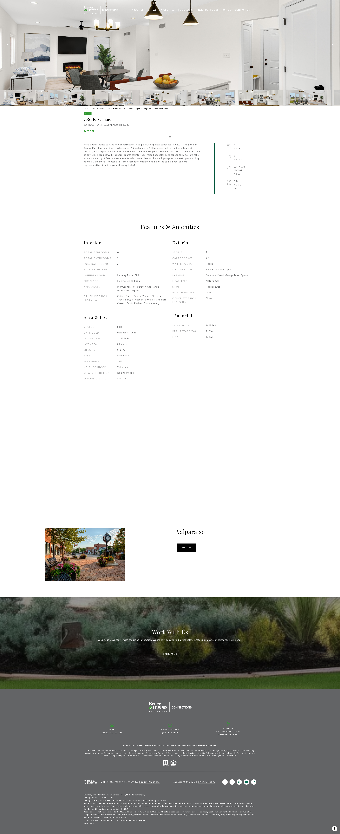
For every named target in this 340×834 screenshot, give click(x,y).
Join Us (226, 9)
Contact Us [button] (170, 654)
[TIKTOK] (253, 782)
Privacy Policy (206, 781)
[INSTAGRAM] (232, 782)
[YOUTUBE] (246, 782)
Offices (152, 9)
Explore (186, 547)
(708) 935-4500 (170, 732)
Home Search (186, 9)
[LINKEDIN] (239, 782)
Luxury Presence (149, 781)
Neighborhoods (208, 9)
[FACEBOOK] (225, 782)
